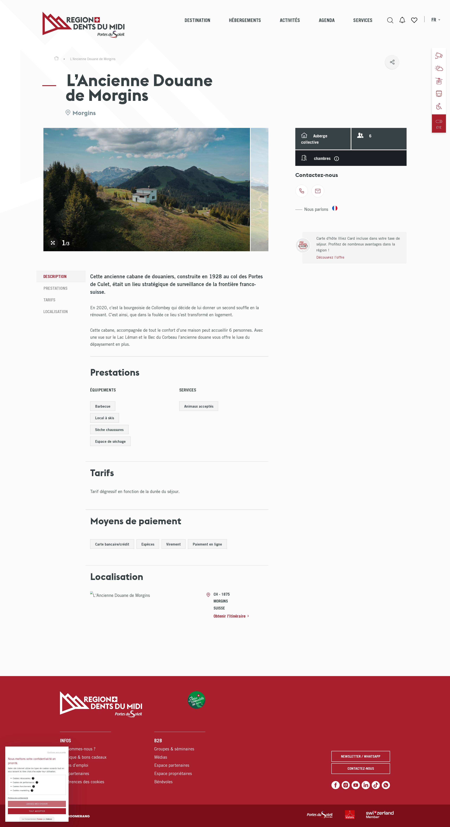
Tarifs (49, 299)
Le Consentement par (37, 819)
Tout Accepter (37, 811)
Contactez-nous (361, 768)
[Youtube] (356, 785)
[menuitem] (197, 24)
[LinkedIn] (366, 785)
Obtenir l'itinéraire (230, 616)
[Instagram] (346, 785)
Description (55, 276)
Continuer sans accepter (56, 752)
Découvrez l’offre (330, 257)
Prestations (55, 288)
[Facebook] (335, 785)
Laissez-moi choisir (37, 803)
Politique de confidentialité (18, 798)
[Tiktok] (376, 785)
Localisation (55, 311)
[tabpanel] (146, 189)
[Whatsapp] (386, 785)
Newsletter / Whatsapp (360, 756)
